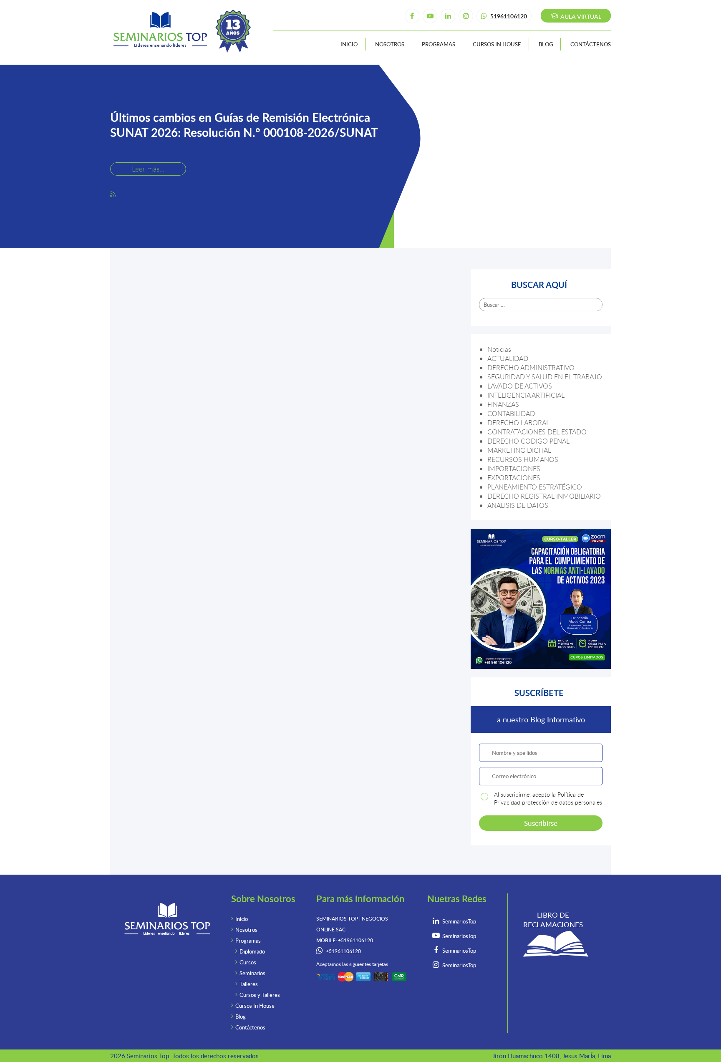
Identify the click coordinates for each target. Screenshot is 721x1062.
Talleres (248, 984)
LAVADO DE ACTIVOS (519, 386)
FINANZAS (503, 404)
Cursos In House (497, 44)
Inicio (349, 44)
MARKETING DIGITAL (519, 450)
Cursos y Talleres (259, 995)
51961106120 (508, 16)
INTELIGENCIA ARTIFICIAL (526, 395)
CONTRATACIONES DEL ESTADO (537, 431)
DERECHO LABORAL (518, 422)
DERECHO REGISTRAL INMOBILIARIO (544, 496)
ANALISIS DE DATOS (517, 505)
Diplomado (252, 951)
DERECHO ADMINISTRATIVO (531, 367)
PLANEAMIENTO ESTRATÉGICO (534, 487)
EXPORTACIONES (513, 477)
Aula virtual (580, 16)
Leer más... (148, 168)
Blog (546, 44)
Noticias (499, 349)
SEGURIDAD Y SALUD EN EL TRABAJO (544, 376)
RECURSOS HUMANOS (522, 459)
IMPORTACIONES (513, 468)
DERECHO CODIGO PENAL (528, 441)
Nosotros (389, 44)
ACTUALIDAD (507, 358)
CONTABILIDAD (511, 413)
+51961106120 (343, 951)
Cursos (247, 962)
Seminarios (252, 973)
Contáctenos (590, 44)
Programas (438, 44)
